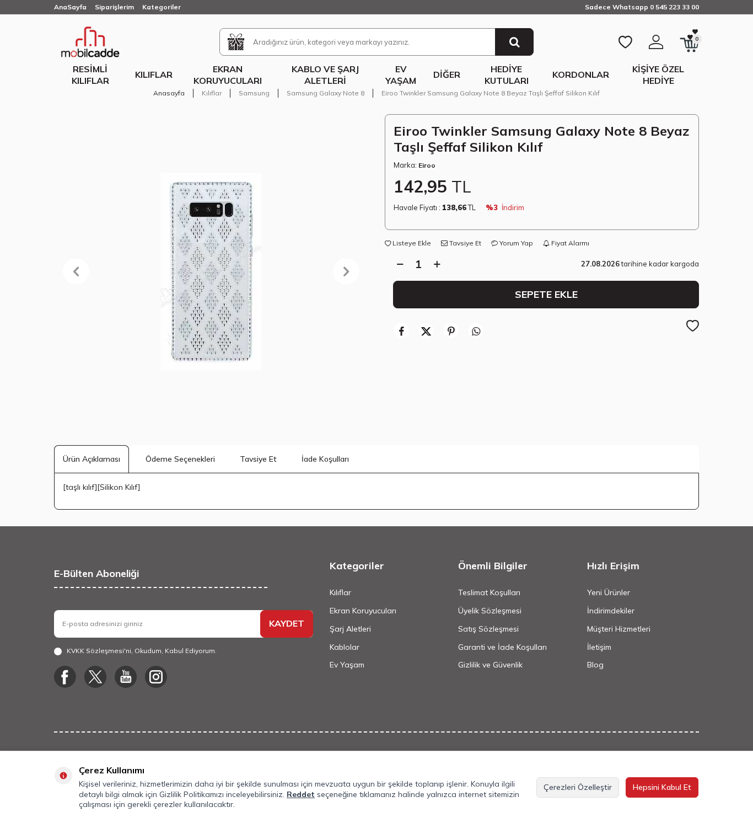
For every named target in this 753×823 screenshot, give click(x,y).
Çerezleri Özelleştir (578, 787)
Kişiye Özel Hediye (658, 74)
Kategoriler (161, 7)
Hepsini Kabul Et (662, 787)
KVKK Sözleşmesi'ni (99, 650)
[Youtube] (126, 677)
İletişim (599, 647)
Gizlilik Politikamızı (191, 794)
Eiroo (426, 165)
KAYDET (286, 623)
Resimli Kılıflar (90, 74)
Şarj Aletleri (350, 629)
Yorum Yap (515, 243)
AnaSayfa (70, 7)
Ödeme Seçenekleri (180, 459)
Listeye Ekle (411, 243)
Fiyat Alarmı (569, 243)
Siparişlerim (114, 7)
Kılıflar (154, 74)
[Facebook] (65, 677)
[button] (76, 271)
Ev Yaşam (400, 74)
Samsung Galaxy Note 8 (325, 93)
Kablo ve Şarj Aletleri (325, 74)
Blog (595, 665)
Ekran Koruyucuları (227, 74)
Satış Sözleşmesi (488, 629)
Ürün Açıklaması (91, 459)
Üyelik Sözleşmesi (489, 611)
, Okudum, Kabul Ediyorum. (142, 650)
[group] (211, 271)
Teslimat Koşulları (489, 592)
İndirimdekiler (610, 611)
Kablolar (344, 647)
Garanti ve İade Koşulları (502, 647)
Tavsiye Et (464, 243)
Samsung (254, 93)
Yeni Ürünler (608, 592)
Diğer (446, 74)
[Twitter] (95, 677)
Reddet (301, 794)
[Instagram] (156, 677)
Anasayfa (169, 93)
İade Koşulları (325, 459)
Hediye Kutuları (507, 74)
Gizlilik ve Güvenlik (490, 665)
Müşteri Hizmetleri (618, 629)
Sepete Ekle (546, 294)
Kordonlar (580, 74)
